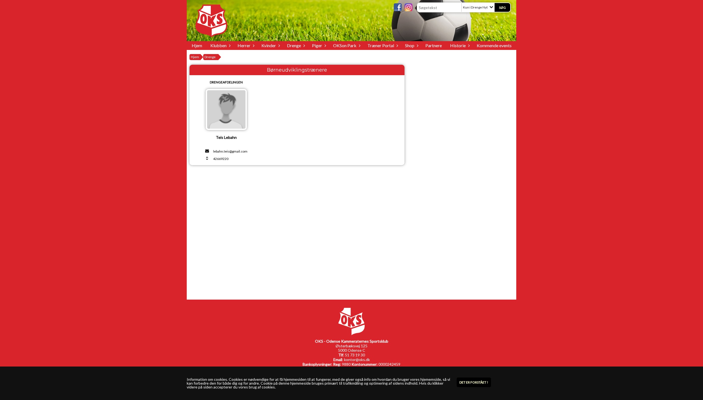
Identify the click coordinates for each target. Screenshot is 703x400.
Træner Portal (380, 45)
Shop (409, 45)
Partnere (433, 45)
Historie (458, 45)
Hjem (197, 45)
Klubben (218, 45)
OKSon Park (344, 45)
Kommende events (494, 45)
